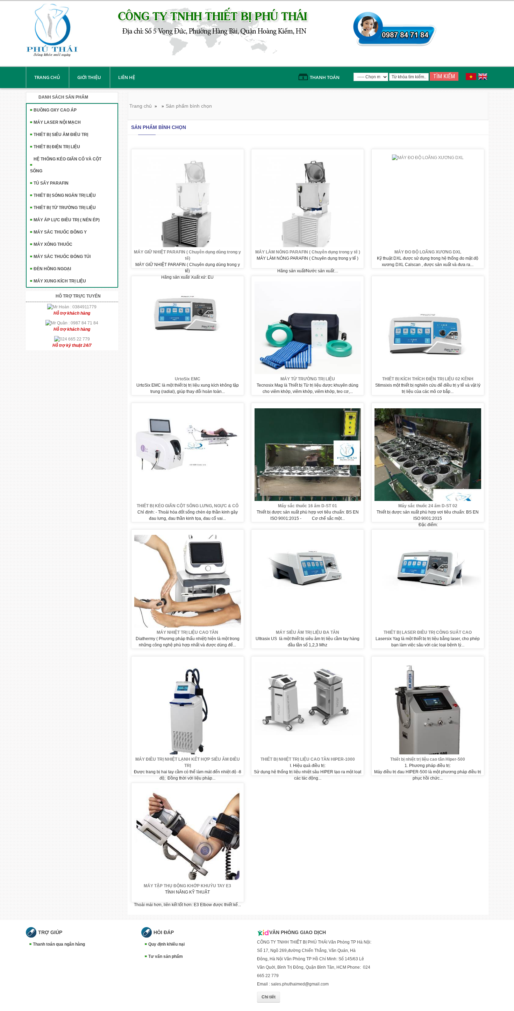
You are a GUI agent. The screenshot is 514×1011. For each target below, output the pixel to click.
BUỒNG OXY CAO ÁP (55, 110)
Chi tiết (269, 997)
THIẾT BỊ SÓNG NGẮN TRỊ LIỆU (65, 195)
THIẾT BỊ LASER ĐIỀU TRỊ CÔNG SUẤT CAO (428, 632)
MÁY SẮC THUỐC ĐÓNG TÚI (62, 256)
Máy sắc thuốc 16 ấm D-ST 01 (307, 505)
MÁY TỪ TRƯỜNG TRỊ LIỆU (307, 379)
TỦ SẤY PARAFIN (51, 183)
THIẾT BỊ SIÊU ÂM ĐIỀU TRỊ (61, 134)
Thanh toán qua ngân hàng (59, 944)
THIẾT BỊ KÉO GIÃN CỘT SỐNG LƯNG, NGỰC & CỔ (187, 505)
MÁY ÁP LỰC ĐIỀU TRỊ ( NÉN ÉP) (67, 219)
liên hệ (126, 77)
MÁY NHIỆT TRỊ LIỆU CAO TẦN (187, 632)
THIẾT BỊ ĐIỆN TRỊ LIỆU (57, 146)
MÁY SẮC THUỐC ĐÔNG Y (60, 232)
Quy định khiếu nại (166, 944)
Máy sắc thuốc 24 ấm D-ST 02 (427, 505)
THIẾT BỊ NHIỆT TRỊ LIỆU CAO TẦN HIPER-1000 (307, 759)
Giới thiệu (89, 77)
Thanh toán (325, 77)
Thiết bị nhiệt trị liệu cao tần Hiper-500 (427, 759)
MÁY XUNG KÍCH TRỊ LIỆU (60, 281)
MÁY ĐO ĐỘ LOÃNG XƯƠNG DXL (427, 252)
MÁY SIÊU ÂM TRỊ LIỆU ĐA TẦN (307, 632)
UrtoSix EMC (187, 379)
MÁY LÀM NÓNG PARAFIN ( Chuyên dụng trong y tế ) (307, 252)
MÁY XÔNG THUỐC (53, 244)
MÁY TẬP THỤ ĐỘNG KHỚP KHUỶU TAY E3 (187, 885)
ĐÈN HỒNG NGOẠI (52, 268)
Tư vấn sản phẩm (165, 956)
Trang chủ (47, 77)
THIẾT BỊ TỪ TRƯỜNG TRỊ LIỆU (65, 207)
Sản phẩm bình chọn (189, 106)
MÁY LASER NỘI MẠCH (57, 122)
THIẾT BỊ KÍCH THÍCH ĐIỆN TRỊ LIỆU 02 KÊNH (427, 379)
